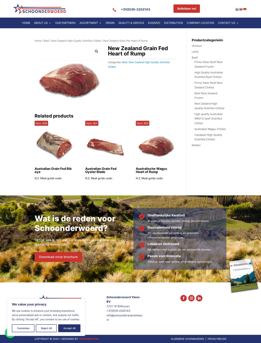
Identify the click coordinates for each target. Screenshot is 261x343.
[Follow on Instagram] (191, 298)
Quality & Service (131, 23)
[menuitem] (237, 9)
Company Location (200, 23)
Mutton (196, 145)
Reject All (46, 328)
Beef (46, 40)
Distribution (173, 23)
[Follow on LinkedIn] (199, 298)
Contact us (226, 23)
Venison (197, 45)
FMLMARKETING (89, 338)
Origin (110, 23)
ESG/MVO (154, 23)
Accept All (69, 328)
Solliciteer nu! (186, 8)
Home (26, 23)
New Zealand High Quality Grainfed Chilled (76, 40)
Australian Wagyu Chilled (210, 129)
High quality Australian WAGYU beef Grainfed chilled (208, 118)
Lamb (195, 51)
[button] (96, 51)
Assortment (89, 23)
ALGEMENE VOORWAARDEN (187, 338)
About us (41, 23)
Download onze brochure (58, 257)
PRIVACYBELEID (217, 338)
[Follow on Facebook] (183, 298)
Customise (23, 328)
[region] (46, 317)
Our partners (65, 23)
